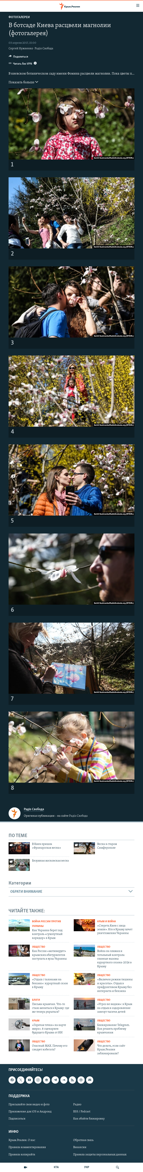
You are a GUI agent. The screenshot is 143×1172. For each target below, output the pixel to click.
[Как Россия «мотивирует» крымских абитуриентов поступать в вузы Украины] (19, 951)
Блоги (36, 1000)
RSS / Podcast (81, 1111)
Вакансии (79, 1147)
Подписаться (17, 1118)
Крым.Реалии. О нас (22, 1140)
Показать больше (22, 82)
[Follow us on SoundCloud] (63, 1079)
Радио (77, 1104)
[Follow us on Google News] (46, 1079)
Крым (35, 1020)
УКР (86, 1167)
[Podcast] (81, 1079)
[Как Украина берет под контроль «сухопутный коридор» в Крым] (19, 925)
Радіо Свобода (44, 48)
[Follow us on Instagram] (38, 1079)
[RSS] (72, 1079)
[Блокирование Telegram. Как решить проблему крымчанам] (84, 1024)
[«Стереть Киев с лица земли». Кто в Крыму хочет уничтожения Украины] (84, 925)
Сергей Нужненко (21, 48)
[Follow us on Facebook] (12, 1079)
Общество (38, 947)
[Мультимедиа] (25, 1167)
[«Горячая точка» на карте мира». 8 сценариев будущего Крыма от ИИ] (19, 1024)
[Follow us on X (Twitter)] (20, 1079)
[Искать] (117, 1167)
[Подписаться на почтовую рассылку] (89, 1079)
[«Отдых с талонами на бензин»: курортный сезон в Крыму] (19, 979)
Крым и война (106, 921)
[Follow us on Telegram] (55, 1079)
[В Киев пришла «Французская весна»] (19, 848)
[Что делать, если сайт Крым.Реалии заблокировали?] (84, 1045)
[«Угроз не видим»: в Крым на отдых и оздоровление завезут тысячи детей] (84, 1004)
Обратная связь (83, 1140)
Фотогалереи (19, 17)
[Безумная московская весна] (19, 865)
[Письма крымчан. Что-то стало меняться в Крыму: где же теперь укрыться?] (19, 1004)
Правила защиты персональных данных (99, 1154)
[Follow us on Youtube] (29, 1079)
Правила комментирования (27, 1147)
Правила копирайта (22, 1154)
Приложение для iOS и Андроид (30, 1111)
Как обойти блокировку (89, 1118)
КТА (56, 1167)
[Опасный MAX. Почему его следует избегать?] (19, 1045)
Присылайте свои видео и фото (29, 1104)
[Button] (18, 57)
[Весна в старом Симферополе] (84, 848)
